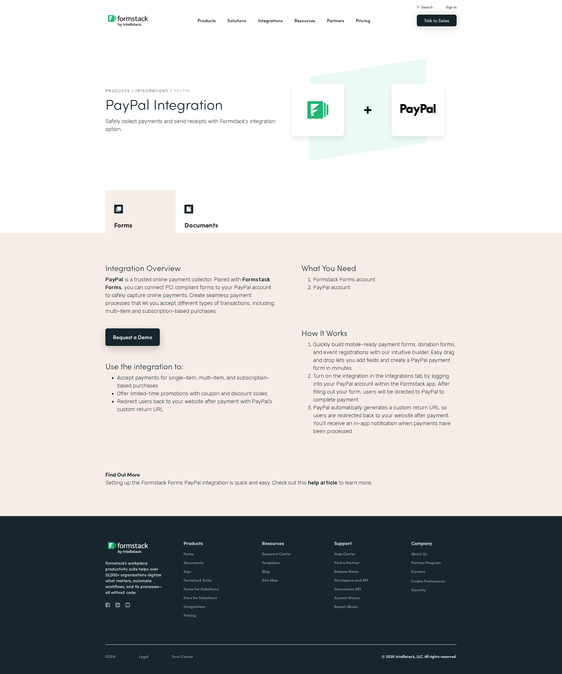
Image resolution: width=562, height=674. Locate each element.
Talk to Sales (436, 20)
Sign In (451, 6)
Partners (335, 20)
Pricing (363, 20)
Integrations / (154, 91)
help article (322, 483)
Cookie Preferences (428, 581)
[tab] (140, 211)
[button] (207, 20)
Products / (119, 91)
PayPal (114, 279)
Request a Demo (132, 337)
